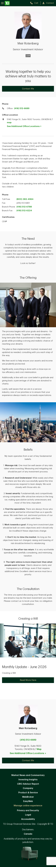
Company (28, 788)
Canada (28, 834)
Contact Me (28, 89)
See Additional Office (23, 126)
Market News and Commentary (28, 775)
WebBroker (28, 797)
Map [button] (39, 749)
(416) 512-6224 (24, 211)
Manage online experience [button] (28, 806)
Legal (28, 815)
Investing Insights (28, 780)
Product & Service (28, 793)
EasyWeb (28, 801)
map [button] (9, 123)
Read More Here (28, 680)
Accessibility (28, 819)
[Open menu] (5, 3)
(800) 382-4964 (24, 199)
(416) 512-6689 (21, 108)
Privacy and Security (28, 810)
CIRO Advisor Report (28, 784)
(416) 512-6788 (24, 207)
